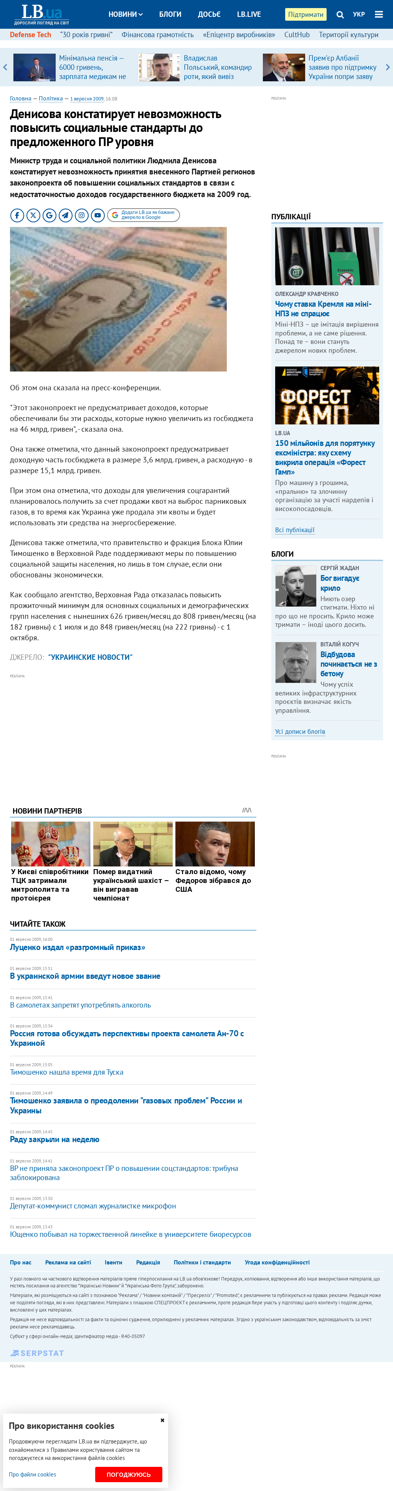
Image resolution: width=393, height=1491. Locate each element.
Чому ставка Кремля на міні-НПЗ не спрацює (323, 309)
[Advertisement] (133, 734)
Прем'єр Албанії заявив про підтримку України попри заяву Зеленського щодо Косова (342, 76)
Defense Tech (30, 34)
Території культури (348, 34)
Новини (123, 14)
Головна (20, 98)
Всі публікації (295, 530)
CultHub (297, 34)
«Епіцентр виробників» (239, 34)
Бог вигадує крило (340, 583)
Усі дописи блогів (300, 731)
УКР (359, 14)
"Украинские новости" (90, 657)
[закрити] (162, 1420)
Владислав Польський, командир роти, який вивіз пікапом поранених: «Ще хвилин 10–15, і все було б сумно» (218, 80)
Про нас (20, 1262)
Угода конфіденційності (277, 1262)
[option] (72, 67)
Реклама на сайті (68, 1262)
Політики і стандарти (202, 1262)
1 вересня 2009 (87, 98)
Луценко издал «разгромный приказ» (77, 947)
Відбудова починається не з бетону (348, 664)
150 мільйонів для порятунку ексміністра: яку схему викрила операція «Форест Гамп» (325, 457)
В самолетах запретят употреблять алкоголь (80, 1005)
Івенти (113, 1262)
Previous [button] (5, 67)
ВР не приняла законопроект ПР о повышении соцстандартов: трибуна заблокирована (124, 1172)
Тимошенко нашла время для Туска (67, 1072)
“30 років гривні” (86, 34)
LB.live (249, 14)
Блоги (170, 14)
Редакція (148, 1262)
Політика (51, 98)
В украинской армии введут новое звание (85, 975)
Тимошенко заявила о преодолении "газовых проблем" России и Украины (126, 1105)
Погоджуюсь (129, 1474)
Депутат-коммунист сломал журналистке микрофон (93, 1206)
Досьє (209, 14)
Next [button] (388, 67)
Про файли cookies (32, 1474)
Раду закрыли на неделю (54, 1139)
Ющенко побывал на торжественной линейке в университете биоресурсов (130, 1234)
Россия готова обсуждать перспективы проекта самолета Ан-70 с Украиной (127, 1038)
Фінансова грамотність (158, 34)
